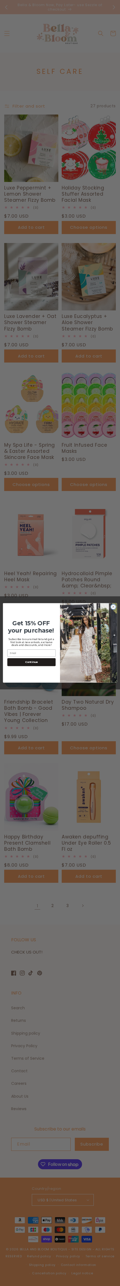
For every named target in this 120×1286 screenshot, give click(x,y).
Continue (31, 662)
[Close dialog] (113, 606)
